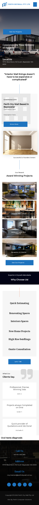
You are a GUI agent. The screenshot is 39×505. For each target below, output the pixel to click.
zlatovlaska (26, 275)
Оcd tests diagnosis (11, 438)
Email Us (19, 471)
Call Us (19, 451)
